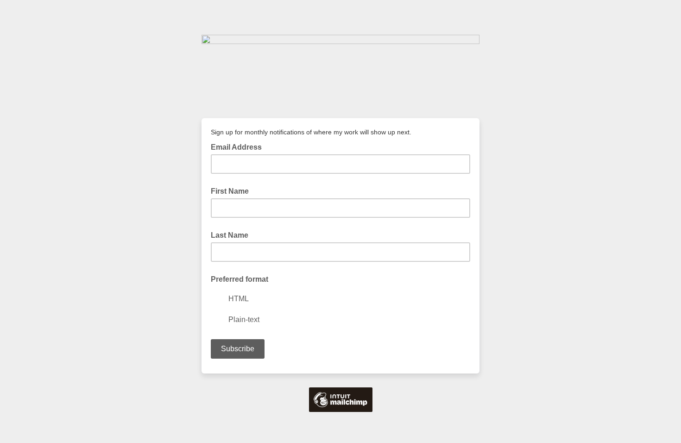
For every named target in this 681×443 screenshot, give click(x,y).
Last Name (229, 235)
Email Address (239, 146)
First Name (230, 191)
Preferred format (239, 279)
